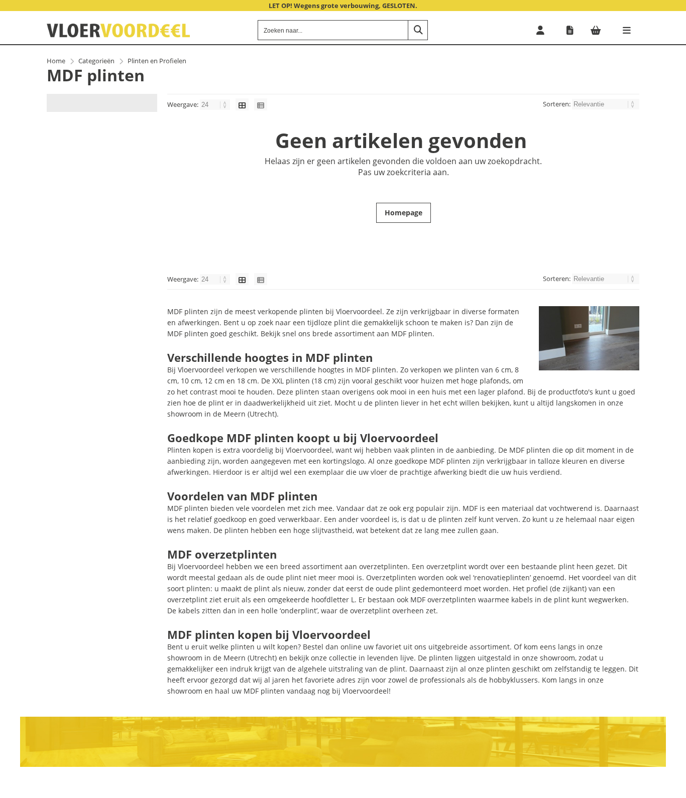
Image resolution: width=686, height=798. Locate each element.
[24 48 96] (216, 104)
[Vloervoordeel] (118, 35)
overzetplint (187, 599)
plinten (450, 519)
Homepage (403, 212)
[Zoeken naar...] (418, 30)
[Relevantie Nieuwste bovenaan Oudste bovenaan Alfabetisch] (605, 103)
